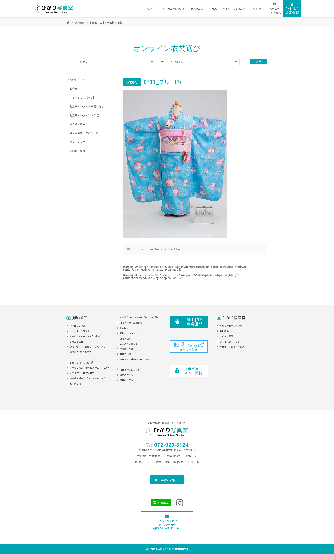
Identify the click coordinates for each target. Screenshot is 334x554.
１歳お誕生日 (76, 341)
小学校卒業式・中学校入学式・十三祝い (90, 367)
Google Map (167, 480)
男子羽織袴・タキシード (84, 133)
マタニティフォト (79, 326)
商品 (214, 8)
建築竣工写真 (126, 349)
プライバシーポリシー (231, 341)
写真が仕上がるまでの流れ (233, 346)
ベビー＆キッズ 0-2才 (82, 97)
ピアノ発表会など (129, 343)
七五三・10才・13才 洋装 (84, 115)
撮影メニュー (198, 8)
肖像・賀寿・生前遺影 (131, 322)
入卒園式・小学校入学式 (82, 373)
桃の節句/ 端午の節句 (80, 352)
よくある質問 (226, 336)
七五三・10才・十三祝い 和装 (145, 249)
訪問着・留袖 (77, 151)
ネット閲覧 (274, 10)
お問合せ (256, 8)
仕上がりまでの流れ (234, 8)
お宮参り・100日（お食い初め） (86, 336)
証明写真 (124, 328)
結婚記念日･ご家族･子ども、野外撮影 (139, 317)
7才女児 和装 (174, 249)
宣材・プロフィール (130, 333)
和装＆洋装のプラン (130, 369)
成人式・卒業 (77, 124)
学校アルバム (126, 354)
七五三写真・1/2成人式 (81, 362)
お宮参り (75, 88)
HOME (150, 8)
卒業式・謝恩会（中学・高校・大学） (89, 378)
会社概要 (224, 331)
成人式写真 (75, 383)
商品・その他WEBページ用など (135, 359)
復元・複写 (125, 338)
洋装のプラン (126, 375)
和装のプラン (126, 380)
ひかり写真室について (172, 8)
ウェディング (77, 142)
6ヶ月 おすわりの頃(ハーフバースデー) (89, 346)
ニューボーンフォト (80, 331)
